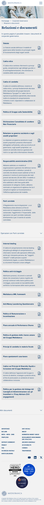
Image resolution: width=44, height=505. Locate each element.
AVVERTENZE (6, 429)
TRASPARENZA (26, 451)
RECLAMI (4, 432)
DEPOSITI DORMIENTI (8, 442)
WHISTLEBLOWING (7, 453)
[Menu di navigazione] (41, 3)
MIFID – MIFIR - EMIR (8, 434)
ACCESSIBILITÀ (26, 445)
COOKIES (25, 448)
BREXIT (24, 432)
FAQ (3, 448)
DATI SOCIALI (26, 429)
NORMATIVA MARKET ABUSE (30, 434)
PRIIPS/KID (5, 437)
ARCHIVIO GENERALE (28, 442)
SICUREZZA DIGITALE (8, 451)
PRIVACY (4, 445)
